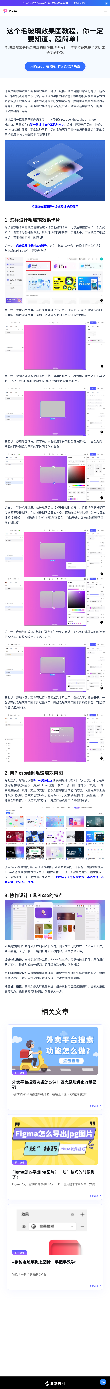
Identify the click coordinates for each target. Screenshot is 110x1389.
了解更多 (93, 1105)
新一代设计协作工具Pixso (47, 124)
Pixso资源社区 (43, 780)
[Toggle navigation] (105, 11)
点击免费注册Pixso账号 (31, 245)
